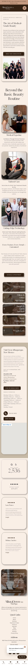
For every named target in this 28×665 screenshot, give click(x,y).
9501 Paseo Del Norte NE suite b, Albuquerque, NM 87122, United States (10, 377)
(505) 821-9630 (14, 644)
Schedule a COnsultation (13, 591)
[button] (13, 54)
